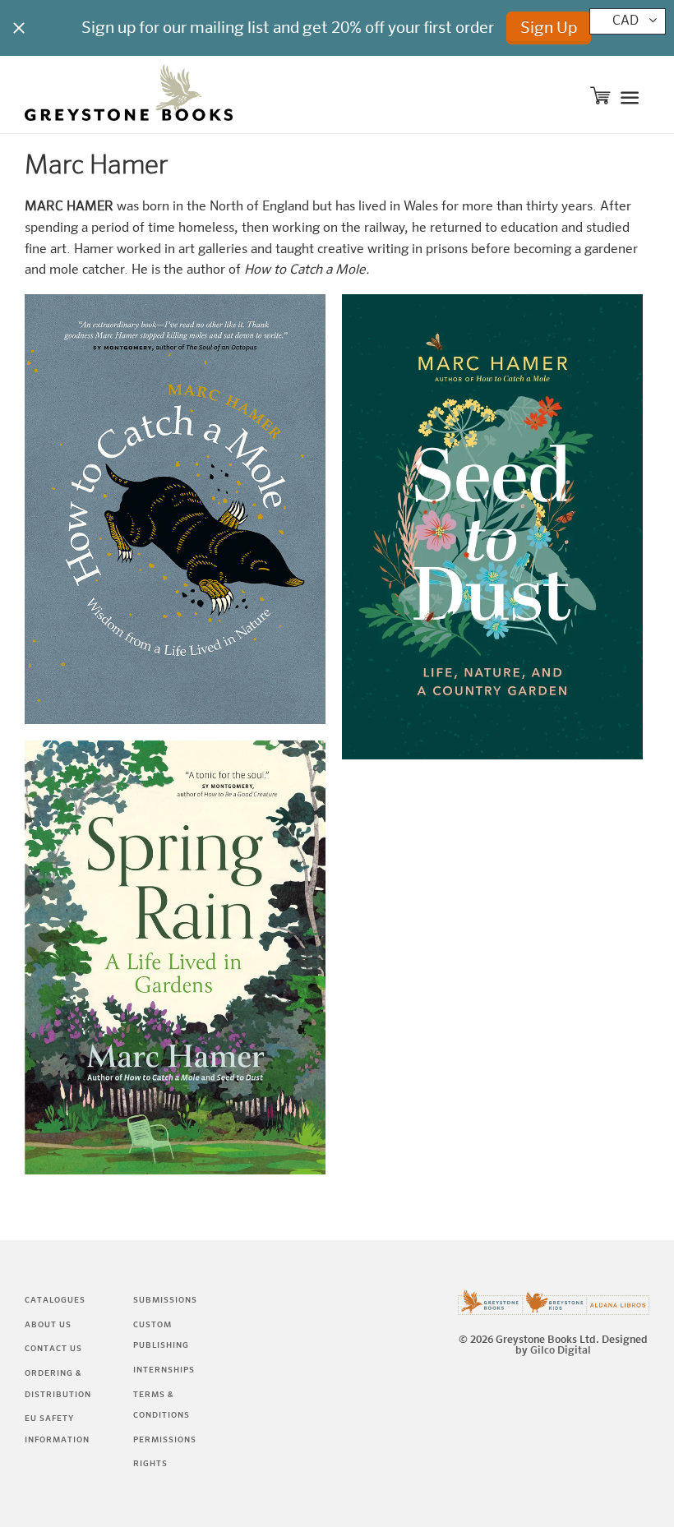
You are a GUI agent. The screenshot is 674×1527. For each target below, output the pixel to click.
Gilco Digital (560, 1350)
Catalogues (55, 1300)
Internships (164, 1370)
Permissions (164, 1440)
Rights (150, 1464)
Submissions (165, 1300)
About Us (48, 1325)
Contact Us (53, 1349)
